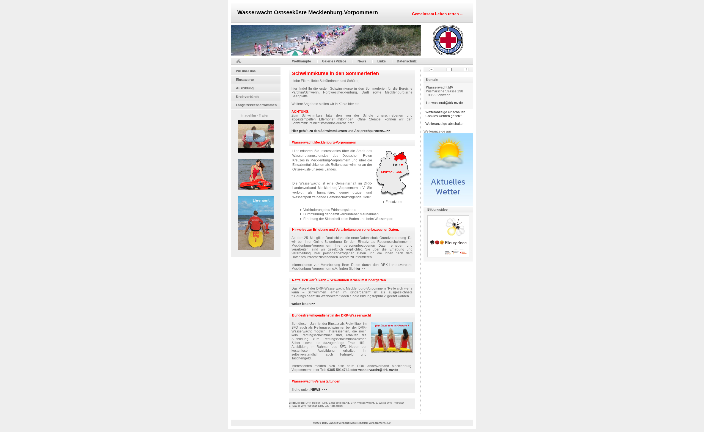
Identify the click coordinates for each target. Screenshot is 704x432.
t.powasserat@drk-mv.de (444, 103)
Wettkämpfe (301, 61)
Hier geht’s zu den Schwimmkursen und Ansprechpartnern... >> (341, 131)
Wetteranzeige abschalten (444, 124)
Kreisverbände (247, 97)
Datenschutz (407, 61)
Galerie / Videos (334, 61)
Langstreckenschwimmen (256, 105)
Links (381, 61)
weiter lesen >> (303, 304)
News (362, 61)
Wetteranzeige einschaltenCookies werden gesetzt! (445, 114)
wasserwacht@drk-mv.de (378, 370)
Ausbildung (245, 88)
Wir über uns (246, 71)
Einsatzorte (245, 80)
